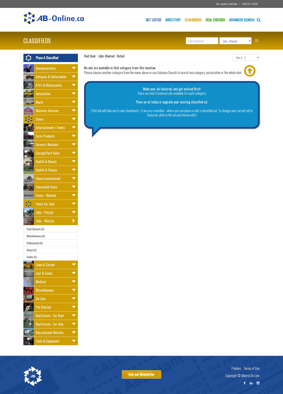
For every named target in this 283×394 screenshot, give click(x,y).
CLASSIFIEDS (37, 40)
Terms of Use (252, 368)
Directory (173, 19)
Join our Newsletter (141, 374)
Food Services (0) (35, 229)
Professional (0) (35, 243)
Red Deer (233, 4)
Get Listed (153, 19)
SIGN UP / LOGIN (250, 4)
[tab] (50, 68)
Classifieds (193, 19)
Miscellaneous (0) (36, 236)
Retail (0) (31, 250)
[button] (50, 69)
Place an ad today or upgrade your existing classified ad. (172, 101)
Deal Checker (215, 19)
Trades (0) (32, 257)
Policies (236, 368)
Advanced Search (242, 19)
